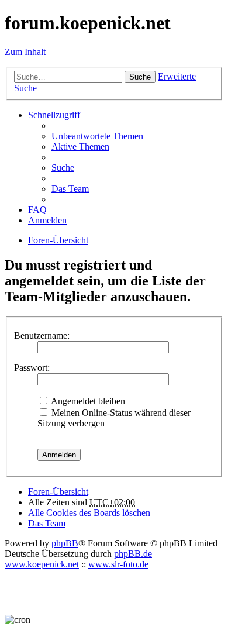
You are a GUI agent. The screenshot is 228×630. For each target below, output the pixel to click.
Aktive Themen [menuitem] (80, 147)
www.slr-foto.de (118, 564)
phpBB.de (133, 554)
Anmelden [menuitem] (47, 220)
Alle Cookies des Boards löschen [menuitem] (89, 513)
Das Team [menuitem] (70, 189)
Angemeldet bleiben (87, 401)
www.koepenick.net (42, 564)
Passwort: (32, 368)
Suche (140, 77)
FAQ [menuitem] (37, 210)
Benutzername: (42, 335)
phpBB (64, 543)
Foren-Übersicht (58, 492)
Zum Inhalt (25, 52)
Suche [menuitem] (62, 168)
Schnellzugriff (54, 115)
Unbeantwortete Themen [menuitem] (97, 136)
